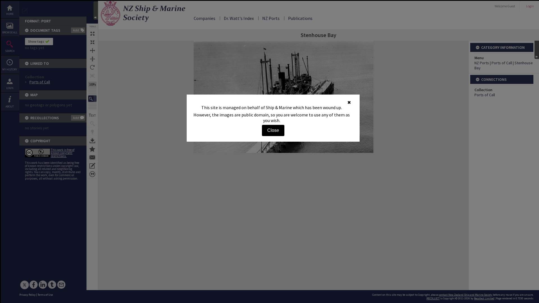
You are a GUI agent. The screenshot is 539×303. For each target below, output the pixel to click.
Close (273, 130)
